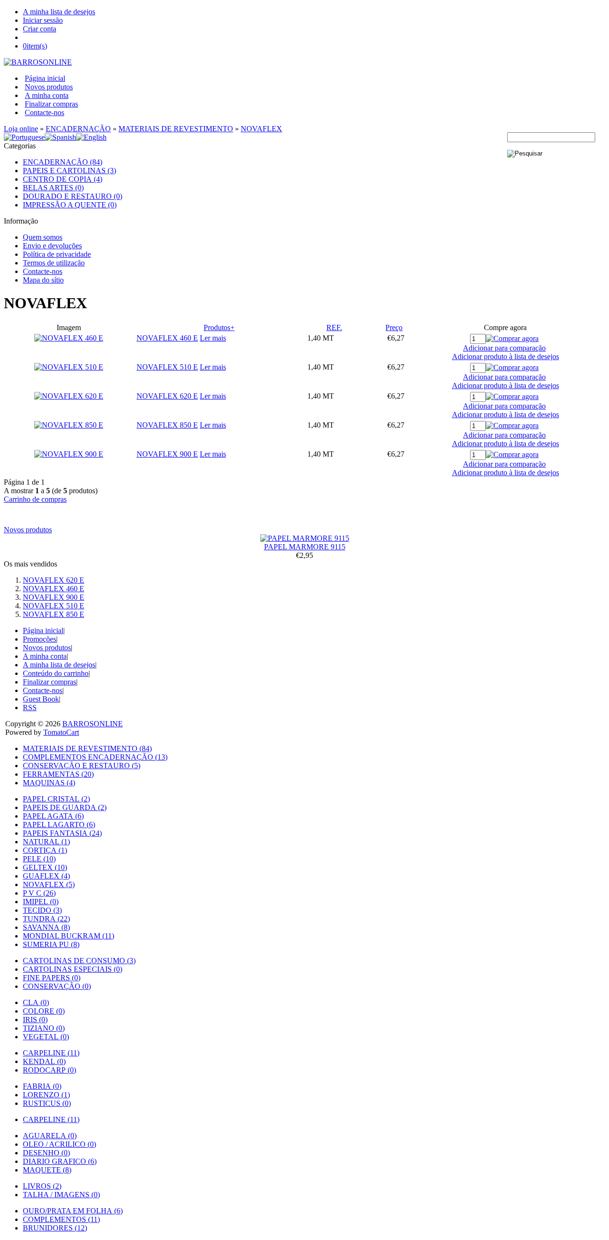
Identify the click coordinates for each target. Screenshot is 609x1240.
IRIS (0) (35, 1019)
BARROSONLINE (92, 724)
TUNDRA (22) (46, 919)
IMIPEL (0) (41, 902)
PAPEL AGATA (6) (53, 816)
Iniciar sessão (43, 20)
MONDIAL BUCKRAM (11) (68, 936)
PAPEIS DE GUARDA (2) (65, 807)
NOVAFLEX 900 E (167, 454)
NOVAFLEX (261, 129)
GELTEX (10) (45, 867)
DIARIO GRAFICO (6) (60, 1161)
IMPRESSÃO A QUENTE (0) (70, 205)
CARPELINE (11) (51, 1053)
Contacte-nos (44, 112)
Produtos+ (219, 327)
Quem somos (42, 237)
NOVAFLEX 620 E (167, 396)
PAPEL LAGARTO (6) (59, 824)
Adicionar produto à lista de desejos (505, 356)
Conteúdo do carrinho (55, 673)
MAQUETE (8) (47, 1170)
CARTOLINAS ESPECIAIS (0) (72, 969)
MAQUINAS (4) (49, 783)
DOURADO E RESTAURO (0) (72, 196)
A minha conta (47, 95)
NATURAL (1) (46, 842)
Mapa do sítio (43, 280)
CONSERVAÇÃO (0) (57, 986)
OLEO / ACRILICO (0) (59, 1144)
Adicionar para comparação (504, 348)
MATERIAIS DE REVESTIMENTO (175, 129)
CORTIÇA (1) (45, 850)
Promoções (39, 639)
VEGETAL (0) (46, 1037)
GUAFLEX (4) (46, 876)
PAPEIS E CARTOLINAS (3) (69, 170)
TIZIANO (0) (44, 1028)
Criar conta (39, 29)
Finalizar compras (51, 104)
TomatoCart (61, 732)
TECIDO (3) (42, 910)
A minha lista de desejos (59, 12)
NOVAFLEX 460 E (167, 338)
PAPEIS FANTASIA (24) (62, 833)
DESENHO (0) (46, 1153)
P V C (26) (39, 893)
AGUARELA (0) (50, 1136)
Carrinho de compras (35, 499)
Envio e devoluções (52, 246)
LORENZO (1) (46, 1095)
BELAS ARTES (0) (53, 188)
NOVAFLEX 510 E (167, 367)
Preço (394, 327)
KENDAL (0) (44, 1061)
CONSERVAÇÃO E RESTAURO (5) (81, 766)
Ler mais (213, 338)
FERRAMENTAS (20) (58, 774)
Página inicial (45, 78)
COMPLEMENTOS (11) (61, 1219)
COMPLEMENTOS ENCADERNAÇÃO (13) (95, 757)
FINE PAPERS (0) (51, 978)
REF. (334, 327)
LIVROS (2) (42, 1186)
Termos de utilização (54, 263)
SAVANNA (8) (46, 927)
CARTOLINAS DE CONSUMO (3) (79, 961)
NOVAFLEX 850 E (167, 425)
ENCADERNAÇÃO (78, 129)
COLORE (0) (44, 1011)
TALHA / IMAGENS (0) (61, 1195)
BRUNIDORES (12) (55, 1228)
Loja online (21, 129)
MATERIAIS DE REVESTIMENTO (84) (87, 748)
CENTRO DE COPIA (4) (62, 179)
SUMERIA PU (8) (51, 944)
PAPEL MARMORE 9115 (304, 547)
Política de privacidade (57, 254)
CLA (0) (36, 1002)
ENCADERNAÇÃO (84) (62, 162)
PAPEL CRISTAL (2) (56, 799)
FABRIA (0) (42, 1086)
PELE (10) (39, 859)
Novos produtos (49, 87)
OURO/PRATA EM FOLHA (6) (73, 1211)
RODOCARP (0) (49, 1070)
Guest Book (41, 699)
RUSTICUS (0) (47, 1103)
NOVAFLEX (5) (49, 884)
